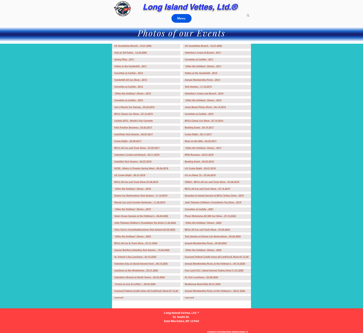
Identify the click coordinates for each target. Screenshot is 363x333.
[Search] (248, 15)
